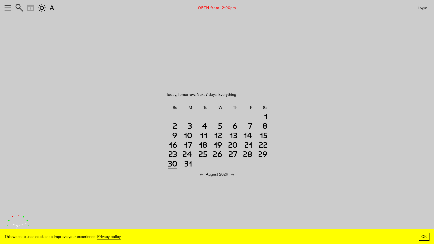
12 (218, 136)
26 (217, 155)
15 (263, 136)
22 (263, 146)
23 (173, 155)
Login (422, 8)
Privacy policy (109, 236)
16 (173, 146)
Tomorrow (186, 94)
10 (188, 136)
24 (187, 155)
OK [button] (424, 236)
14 (247, 136)
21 (248, 146)
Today (171, 94)
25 (203, 155)
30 (172, 164)
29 (262, 155)
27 (233, 155)
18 (203, 146)
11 (203, 136)
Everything (227, 94)
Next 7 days (207, 94)
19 (218, 146)
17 (188, 146)
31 (188, 164)
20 (232, 146)
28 (247, 155)
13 (233, 136)
